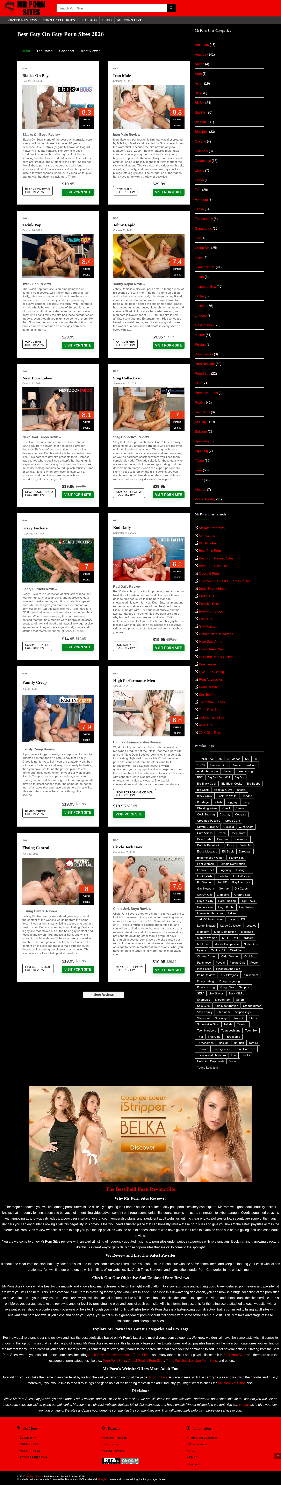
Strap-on (238, 1018)
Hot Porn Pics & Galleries (217, 657)
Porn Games (204, 354)
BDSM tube (207, 543)
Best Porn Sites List (213, 566)
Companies (111, 1444)
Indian (199, 277)
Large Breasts (206, 925)
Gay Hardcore (241, 882)
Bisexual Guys (223, 789)
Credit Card (232, 820)
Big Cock (203, 789)
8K (255, 759)
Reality (200, 402)
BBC (200, 777)
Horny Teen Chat (211, 649)
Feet (198, 190)
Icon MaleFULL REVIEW (125, 191)
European (245, 851)
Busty (246, 802)
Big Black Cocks (231, 783)
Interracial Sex (205, 286)
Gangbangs (203, 228)
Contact (194, 1464)
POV (198, 383)
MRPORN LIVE (29, 1444)
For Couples (204, 219)
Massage (247, 931)
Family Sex (236, 857)
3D (220, 759)
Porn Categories (59, 20)
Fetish (199, 209)
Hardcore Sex (205, 267)
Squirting (201, 451)
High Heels (248, 900)
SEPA (200, 993)
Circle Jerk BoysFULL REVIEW (129, 968)
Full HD (222, 882)
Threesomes (205, 1042)
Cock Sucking (206, 814)
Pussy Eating (205, 981)
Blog (107, 20)
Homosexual (205, 907)
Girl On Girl (204, 894)
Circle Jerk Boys (128, 847)
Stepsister (203, 1018)
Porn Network (205, 364)
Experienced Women (210, 857)
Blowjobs (201, 132)
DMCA (193, 1457)
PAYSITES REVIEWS (33, 1457)
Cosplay (225, 814)
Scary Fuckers (35, 528)
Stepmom (223, 1012)
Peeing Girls (237, 962)
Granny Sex (242, 894)
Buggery (232, 802)
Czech (221, 833)
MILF (225, 938)
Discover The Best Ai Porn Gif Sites (225, 581)
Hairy (199, 257)
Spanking (202, 441)
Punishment (250, 975)
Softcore (201, 431)
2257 (192, 1450)
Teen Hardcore (206, 1030)
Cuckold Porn (209, 573)
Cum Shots (246, 826)
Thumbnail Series (212, 702)
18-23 (201, 765)
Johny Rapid (124, 225)
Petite (254, 962)
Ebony (199, 170)
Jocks (232, 919)
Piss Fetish (204, 968)
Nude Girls (251, 944)
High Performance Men (134, 680)
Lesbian (201, 306)
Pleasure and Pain (228, 968)
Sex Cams (202, 412)
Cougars (240, 814)
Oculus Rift (218, 950)
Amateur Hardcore (244, 765)
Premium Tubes (206, 393)
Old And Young (206, 956)
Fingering (225, 870)
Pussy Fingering (229, 981)
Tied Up (223, 1042)
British (218, 802)
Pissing (200, 344)
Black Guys (204, 796)
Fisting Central (35, 847)
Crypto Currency (207, 826)
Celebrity (201, 151)
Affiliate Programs (212, 528)
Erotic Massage (207, 851)
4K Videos (233, 759)
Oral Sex (250, 956)
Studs (253, 1018)
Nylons (201, 950)
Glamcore (223, 894)
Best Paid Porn (210, 550)
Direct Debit (204, 839)
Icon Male (122, 75)
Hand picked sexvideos (216, 634)
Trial (233, 1055)
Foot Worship (242, 876)
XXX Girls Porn (210, 732)
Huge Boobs (226, 907)
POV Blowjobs (228, 975)
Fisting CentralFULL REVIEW (38, 968)
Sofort (240, 999)
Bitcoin (241, 789)
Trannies (202, 1049)
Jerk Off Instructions (210, 919)
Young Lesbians (207, 1067)
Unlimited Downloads (210, 1061)
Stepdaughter (252, 1005)
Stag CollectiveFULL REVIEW (129, 493)
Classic (240, 808)
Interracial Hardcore (210, 913)
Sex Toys (201, 422)
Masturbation (204, 325)
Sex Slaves (216, 993)
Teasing (242, 1024)
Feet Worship (206, 863)
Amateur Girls (219, 765)
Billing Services (114, 1450)
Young (233, 1061)
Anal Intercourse (207, 771)
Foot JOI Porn (209, 604)
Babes (227, 771)
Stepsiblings (243, 1012)
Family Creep (34, 682)
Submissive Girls (208, 1024)
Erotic (231, 845)
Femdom (201, 199)
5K (247, 759)
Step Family (204, 1012)
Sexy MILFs (236, 993)
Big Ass (239, 777)
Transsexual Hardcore (211, 1055)
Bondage (203, 802)
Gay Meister (207, 626)
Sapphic (244, 987)
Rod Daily (122, 527)
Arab (198, 74)
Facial (199, 180)
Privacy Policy (198, 1444)
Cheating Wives (207, 808)
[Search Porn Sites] (171, 8)
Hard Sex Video (210, 641)
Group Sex (202, 248)
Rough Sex (227, 987)
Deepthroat (238, 833)
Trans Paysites (176, 1360)
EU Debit (228, 851)
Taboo (199, 460)
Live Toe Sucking (211, 672)
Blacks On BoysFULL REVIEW (37, 191)
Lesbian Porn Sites (203, 1360)
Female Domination (232, 863)
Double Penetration (209, 845)
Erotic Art (245, 845)
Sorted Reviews (22, 20)
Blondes (247, 796)
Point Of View (206, 975)
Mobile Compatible (227, 944)
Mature (200, 335)
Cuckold (228, 826)
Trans (199, 480)
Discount (223, 839)
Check (226, 808)
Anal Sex (201, 54)
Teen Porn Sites (114, 1360)
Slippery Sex (223, 999)
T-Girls (228, 1024)
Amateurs (202, 45)
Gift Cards (241, 888)
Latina (199, 296)
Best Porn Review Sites (216, 558)
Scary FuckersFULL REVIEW (37, 646)
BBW (198, 93)
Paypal (220, 962)
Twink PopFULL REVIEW (34, 344)
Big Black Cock (206, 783)
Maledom (203, 931)
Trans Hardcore (245, 1049)
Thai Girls (214, 1036)
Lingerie (201, 315)
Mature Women (207, 938)
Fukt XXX (206, 619)
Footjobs (222, 876)
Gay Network (205, 888)
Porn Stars (202, 373)
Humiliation (246, 907)
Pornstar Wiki (208, 687)
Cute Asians (204, 833)
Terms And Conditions (203, 1437)
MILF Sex (203, 944)
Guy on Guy (205, 900)
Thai (200, 1036)
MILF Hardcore (244, 938)
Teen (198, 470)
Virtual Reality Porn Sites (146, 1360)
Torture (253, 1042)
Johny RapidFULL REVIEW (125, 344)
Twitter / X (29, 1437)
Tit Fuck (238, 1042)
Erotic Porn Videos (212, 588)
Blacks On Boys (36, 75)
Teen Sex (251, 1030)
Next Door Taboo (37, 378)
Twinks (245, 1055)
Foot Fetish (204, 876)
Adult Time (96, 1355)
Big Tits (200, 112)
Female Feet (205, 870)
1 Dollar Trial (205, 759)
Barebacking (245, 771)
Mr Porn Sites (34, 1476)
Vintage (200, 489)
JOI (242, 919)
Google (102, 1479)
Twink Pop (31, 225)
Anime (199, 64)
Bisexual (201, 122)
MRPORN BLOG (30, 1450)
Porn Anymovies (211, 679)
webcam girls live (211, 717)
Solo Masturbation (226, 1005)
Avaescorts (207, 535)
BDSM (199, 103)
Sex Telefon (207, 695)
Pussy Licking (206, 987)
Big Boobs (253, 783)
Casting (200, 141)
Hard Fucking (227, 900)
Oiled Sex (236, 950)
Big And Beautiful (219, 777)
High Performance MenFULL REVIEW (134, 794)
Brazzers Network (118, 1355)
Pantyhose (204, 962)
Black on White (227, 796)
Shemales (203, 999)
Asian (199, 83)
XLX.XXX (206, 725)
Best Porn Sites (234, 1355)
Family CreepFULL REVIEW (35, 813)
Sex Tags (88, 20)
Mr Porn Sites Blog (232, 1383)
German (224, 888)
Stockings (221, 1018)
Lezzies (251, 925)
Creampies (203, 161)
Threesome (232, 1036)
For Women (204, 882)
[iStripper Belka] (140, 1088)
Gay (24, 68)
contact (244, 1404)
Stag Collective (126, 378)
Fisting (240, 870)
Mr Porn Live (158, 1377)
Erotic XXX (207, 596)
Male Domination (225, 931)
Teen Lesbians (230, 1030)
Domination (240, 839)
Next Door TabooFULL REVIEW (39, 493)
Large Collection (231, 925)
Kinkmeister (207, 664)
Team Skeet (141, 1355)
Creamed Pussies (208, 820)
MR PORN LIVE (129, 20)
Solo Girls (203, 1005)
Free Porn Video (211, 611)
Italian (232, 913)
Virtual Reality (205, 499)
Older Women (230, 956)
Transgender (221, 1049)
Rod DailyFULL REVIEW (125, 646)
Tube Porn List (209, 710)
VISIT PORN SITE (77, 192)
